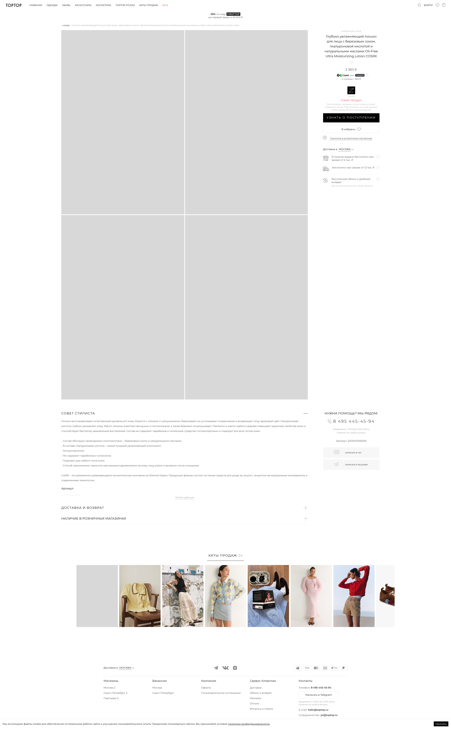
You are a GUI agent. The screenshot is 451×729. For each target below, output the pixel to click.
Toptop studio (125, 5)
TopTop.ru (13, 5)
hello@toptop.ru (318, 709)
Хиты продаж (148, 5)
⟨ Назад (65, 25)
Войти (428, 5)
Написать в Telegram (318, 694)
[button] (184, 413)
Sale (165, 5)
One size (351, 90)
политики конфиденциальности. (249, 723)
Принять (441, 723)
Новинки (35, 5)
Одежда (52, 5)
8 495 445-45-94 (321, 687)
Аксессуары (83, 5)
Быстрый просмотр (97, 619)
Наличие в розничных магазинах (351, 138)
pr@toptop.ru (329, 715)
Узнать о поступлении (351, 117)
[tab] (225, 557)
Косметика (103, 5)
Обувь (66, 5)
